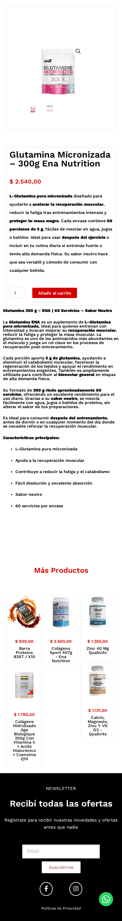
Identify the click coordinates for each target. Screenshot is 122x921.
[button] (78, 51)
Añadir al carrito (54, 293)
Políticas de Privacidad (61, 908)
